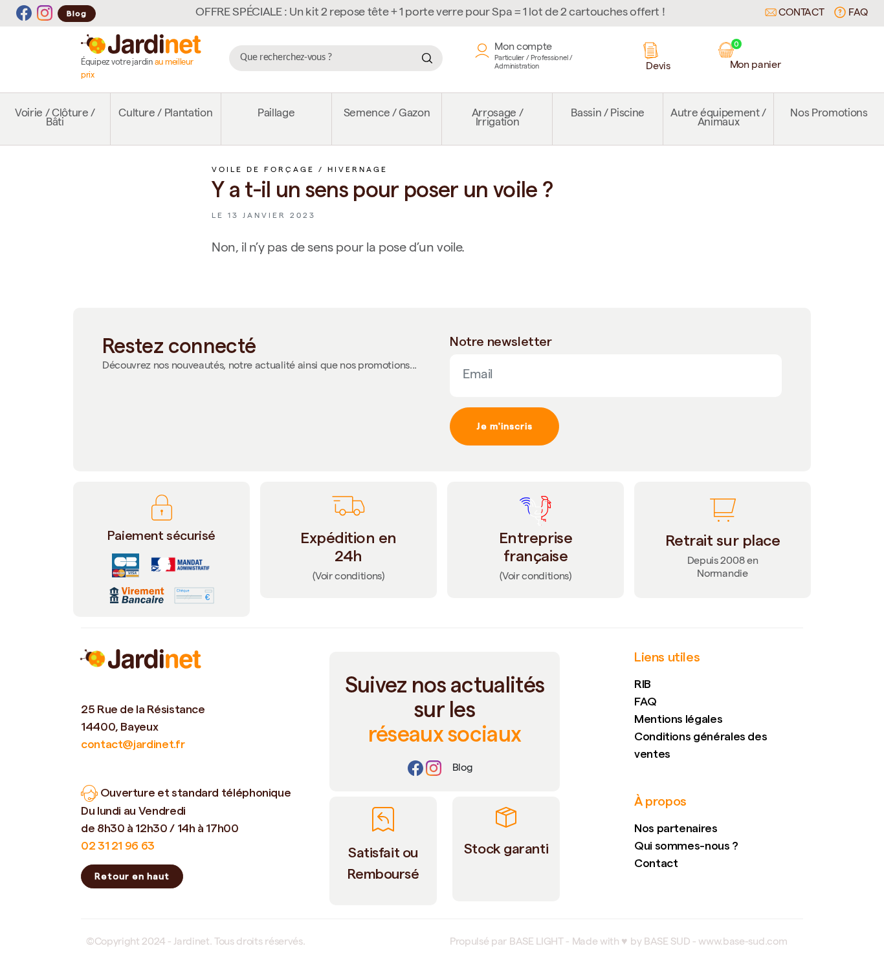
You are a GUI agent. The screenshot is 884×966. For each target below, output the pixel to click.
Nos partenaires (676, 828)
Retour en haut (132, 876)
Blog (77, 13)
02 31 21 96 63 (118, 845)
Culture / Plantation (165, 114)
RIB (642, 684)
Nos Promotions (828, 114)
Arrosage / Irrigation (498, 119)
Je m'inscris (504, 426)
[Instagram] (44, 13)
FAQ (857, 13)
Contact (800, 13)
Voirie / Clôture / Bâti (55, 119)
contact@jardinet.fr (132, 744)
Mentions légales (678, 719)
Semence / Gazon (387, 114)
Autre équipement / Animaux (718, 119)
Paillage (276, 114)
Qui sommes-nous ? (686, 845)
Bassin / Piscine (608, 114)
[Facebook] (24, 13)
